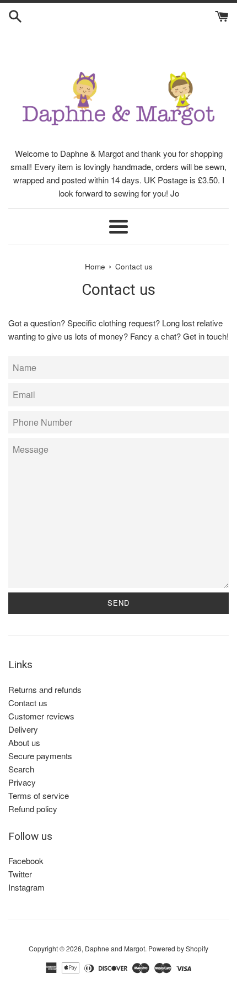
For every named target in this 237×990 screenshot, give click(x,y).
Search (21, 769)
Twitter (20, 874)
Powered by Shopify (178, 948)
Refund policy (32, 808)
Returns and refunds (45, 689)
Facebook (26, 860)
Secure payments (40, 755)
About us (24, 742)
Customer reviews (41, 716)
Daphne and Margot (115, 948)
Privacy (22, 782)
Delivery (23, 729)
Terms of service (38, 795)
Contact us (27, 702)
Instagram (26, 887)
